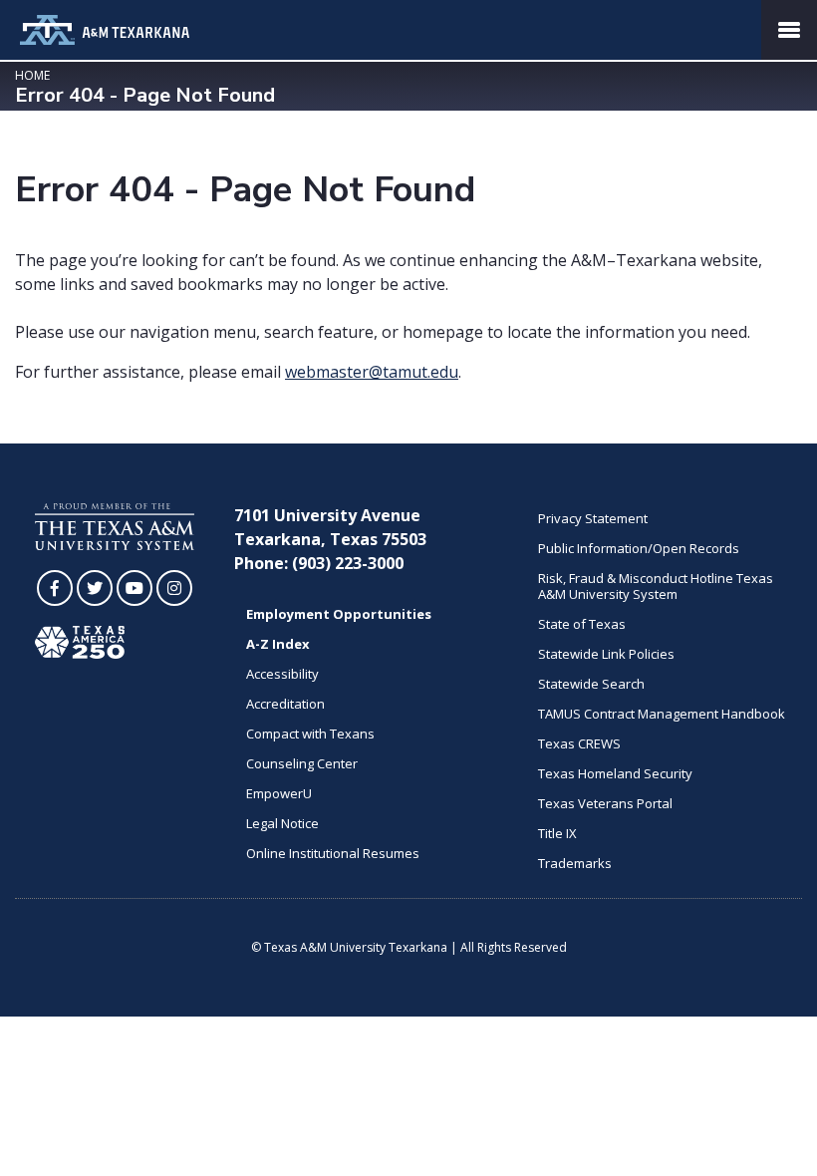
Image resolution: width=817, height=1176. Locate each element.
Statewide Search (591, 684)
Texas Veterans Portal (605, 803)
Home (32, 75)
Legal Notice (282, 823)
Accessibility (282, 674)
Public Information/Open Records (638, 548)
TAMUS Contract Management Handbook (661, 714)
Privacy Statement (593, 518)
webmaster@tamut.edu (371, 372)
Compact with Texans (310, 733)
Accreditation (285, 704)
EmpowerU (279, 793)
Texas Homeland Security (615, 773)
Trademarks (575, 863)
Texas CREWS (579, 743)
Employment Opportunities (338, 614)
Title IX (557, 833)
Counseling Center (302, 763)
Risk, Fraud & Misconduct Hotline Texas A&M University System (655, 586)
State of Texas (582, 624)
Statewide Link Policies (606, 654)
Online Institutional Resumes (332, 853)
